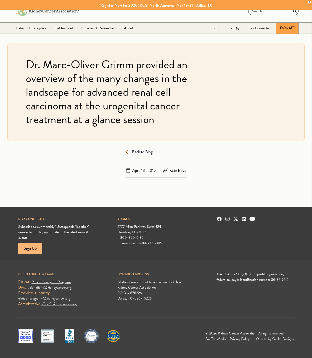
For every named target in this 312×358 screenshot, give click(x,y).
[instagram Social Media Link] (227, 219)
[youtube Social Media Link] (252, 219)
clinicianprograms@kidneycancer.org (44, 298)
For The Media (215, 339)
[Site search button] (295, 11)
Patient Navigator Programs (51, 282)
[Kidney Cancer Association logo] (47, 11)
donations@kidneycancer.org (50, 287)
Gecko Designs (283, 339)
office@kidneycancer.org (59, 304)
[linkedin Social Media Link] (244, 219)
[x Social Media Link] (235, 219)
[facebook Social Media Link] (219, 219)
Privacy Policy (240, 339)
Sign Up (30, 248)
